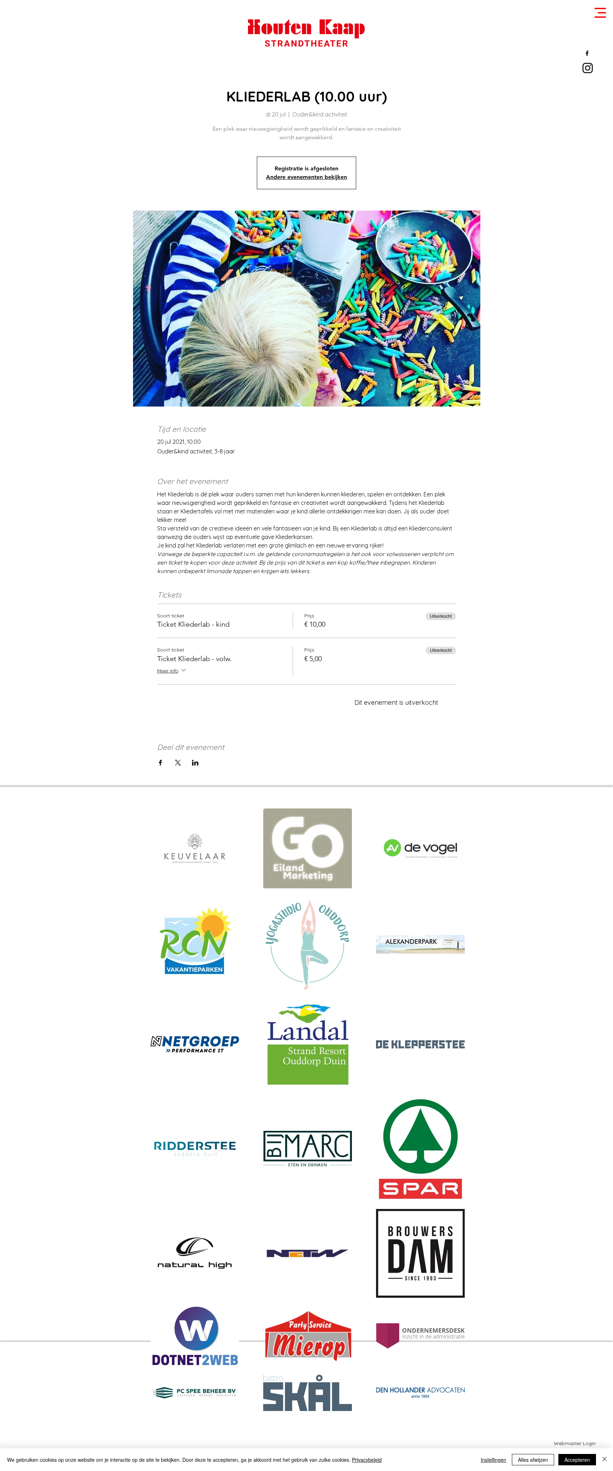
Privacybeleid (367, 1459)
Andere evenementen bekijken (306, 177)
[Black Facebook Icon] (587, 53)
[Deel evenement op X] (178, 763)
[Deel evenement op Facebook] (160, 763)
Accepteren (577, 1459)
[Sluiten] (604, 1459)
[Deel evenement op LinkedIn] (195, 763)
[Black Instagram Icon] (588, 68)
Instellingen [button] (493, 1459)
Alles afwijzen (533, 1459)
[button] (600, 12)
